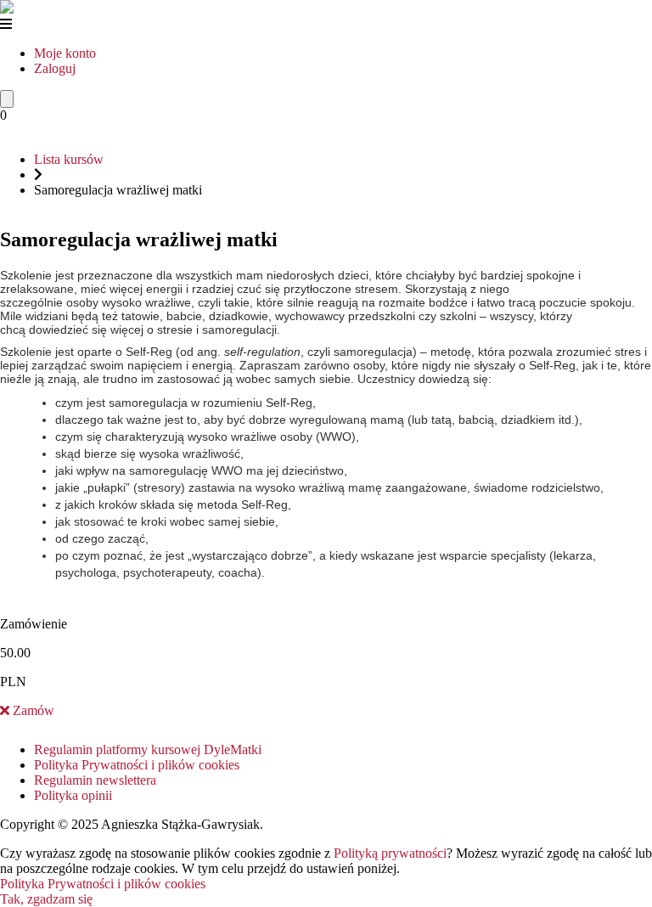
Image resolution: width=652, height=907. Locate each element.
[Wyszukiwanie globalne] (7, 99)
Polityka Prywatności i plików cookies (136, 765)
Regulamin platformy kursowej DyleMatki (147, 749)
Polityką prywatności (390, 853)
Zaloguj (55, 68)
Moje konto (65, 53)
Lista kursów (69, 159)
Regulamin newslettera (95, 780)
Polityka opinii (73, 795)
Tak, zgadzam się (46, 899)
